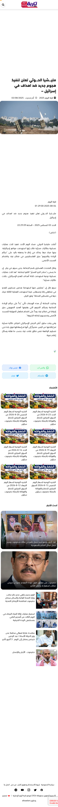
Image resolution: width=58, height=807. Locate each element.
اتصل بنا (7, 784)
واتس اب (41, 367)
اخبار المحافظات (50, 73)
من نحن (13, 784)
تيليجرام (41, 375)
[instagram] (28, 789)
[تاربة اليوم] (29, 4)
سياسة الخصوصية (47, 784)
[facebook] (41, 789)
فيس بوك (13, 367)
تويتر (13, 375)
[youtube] (22, 789)
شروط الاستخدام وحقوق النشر (29, 784)
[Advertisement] (29, 39)
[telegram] (15, 789)
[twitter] (35, 789)
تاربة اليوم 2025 (46, 97)
